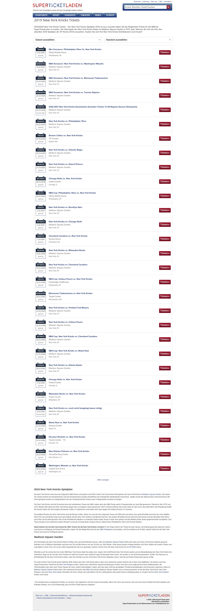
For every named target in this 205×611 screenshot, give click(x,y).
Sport (56, 15)
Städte (110, 15)
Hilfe (160, 1)
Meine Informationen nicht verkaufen (51, 598)
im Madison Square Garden (150, 494)
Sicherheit (137, 1)
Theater (85, 15)
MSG (71, 542)
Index (98, 15)
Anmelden (167, 1)
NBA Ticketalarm (106, 529)
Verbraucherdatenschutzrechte (80, 596)
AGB (46, 596)
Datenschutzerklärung (58, 596)
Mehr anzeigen (103, 480)
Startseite (41, 15)
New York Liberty (55, 572)
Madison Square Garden (115, 542)
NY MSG (132, 547)
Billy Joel (89, 570)
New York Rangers (66, 565)
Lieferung (146, 1)
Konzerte (70, 15)
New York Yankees (162, 572)
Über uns (154, 1)
